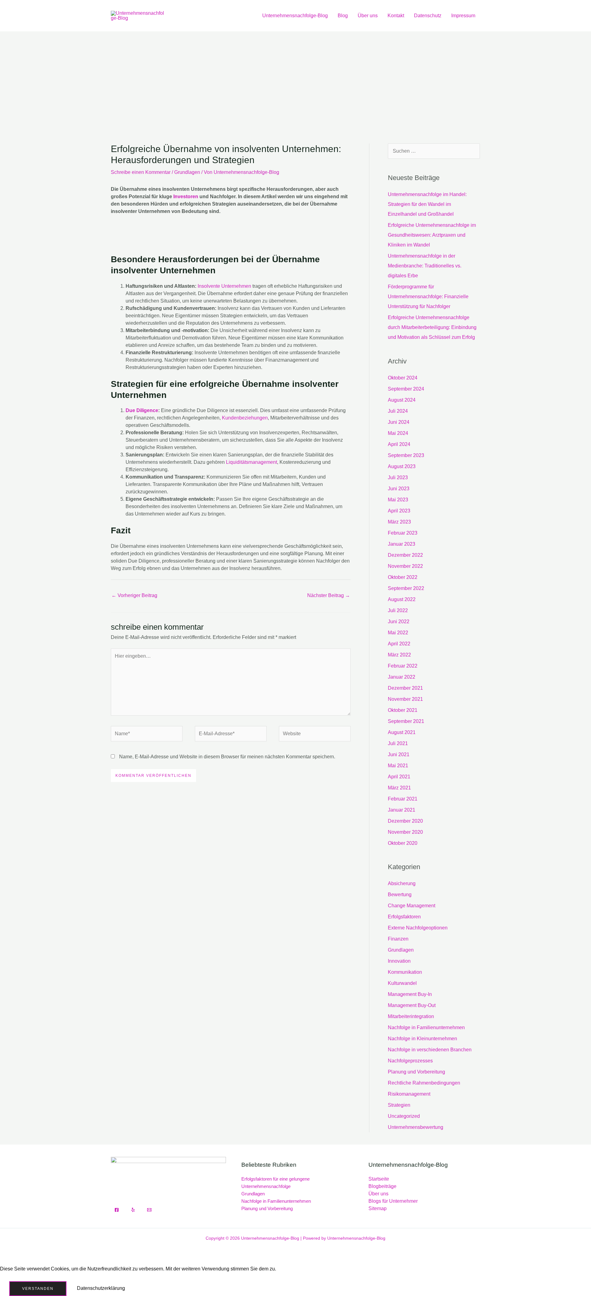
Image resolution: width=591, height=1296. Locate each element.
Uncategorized (404, 1116)
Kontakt (396, 15)
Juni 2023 (398, 488)
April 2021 (399, 776)
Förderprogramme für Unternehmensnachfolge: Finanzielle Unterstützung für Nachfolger (428, 296)
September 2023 (406, 455)
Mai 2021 (398, 765)
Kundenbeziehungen (245, 417)
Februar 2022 (402, 665)
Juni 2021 (398, 754)
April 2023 (399, 510)
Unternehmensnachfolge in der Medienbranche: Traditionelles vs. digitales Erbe (424, 265)
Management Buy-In (410, 994)
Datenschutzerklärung (101, 1288)
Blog (343, 15)
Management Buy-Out (412, 1005)
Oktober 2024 (402, 377)
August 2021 (402, 732)
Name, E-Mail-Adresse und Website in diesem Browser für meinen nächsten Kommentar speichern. (227, 756)
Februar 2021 (402, 798)
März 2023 (399, 521)
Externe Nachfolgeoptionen (418, 927)
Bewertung (400, 894)
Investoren (185, 196)
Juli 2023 (398, 477)
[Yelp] (133, 1210)
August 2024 (402, 400)
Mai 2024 (398, 433)
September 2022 (406, 588)
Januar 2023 (401, 544)
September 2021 (406, 721)
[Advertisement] (295, 77)
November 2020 (405, 832)
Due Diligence (142, 410)
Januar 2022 (401, 677)
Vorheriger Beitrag (134, 595)
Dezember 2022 (405, 555)
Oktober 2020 (402, 843)
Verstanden (38, 1288)
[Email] (149, 1210)
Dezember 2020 (405, 821)
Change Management (411, 905)
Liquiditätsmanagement (251, 462)
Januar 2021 (401, 810)
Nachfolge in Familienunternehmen (426, 1027)
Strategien (399, 1105)
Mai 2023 (398, 499)
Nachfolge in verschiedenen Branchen (430, 1049)
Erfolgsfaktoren (404, 916)
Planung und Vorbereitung (416, 1071)
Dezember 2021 (405, 688)
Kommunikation (405, 972)
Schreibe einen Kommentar (141, 172)
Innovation (399, 961)
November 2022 (405, 566)
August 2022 (402, 599)
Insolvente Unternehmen (224, 286)
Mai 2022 (398, 632)
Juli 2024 (398, 411)
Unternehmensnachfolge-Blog (295, 15)
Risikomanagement (409, 1094)
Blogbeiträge (382, 1186)
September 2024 (406, 388)
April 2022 (399, 643)
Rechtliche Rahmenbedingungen (424, 1082)
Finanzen (398, 938)
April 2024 (399, 444)
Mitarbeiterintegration (411, 1016)
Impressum (463, 15)
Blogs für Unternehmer (393, 1201)
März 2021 (399, 787)
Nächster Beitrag (328, 595)
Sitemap (377, 1208)
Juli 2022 (398, 610)
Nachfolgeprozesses (410, 1060)
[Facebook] (117, 1210)
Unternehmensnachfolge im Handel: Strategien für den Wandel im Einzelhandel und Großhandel (427, 204)
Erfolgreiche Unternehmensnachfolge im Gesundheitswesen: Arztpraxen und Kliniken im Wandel (432, 235)
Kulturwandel (402, 983)
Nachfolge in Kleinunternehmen (422, 1038)
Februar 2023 (402, 533)
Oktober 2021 (402, 710)
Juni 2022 (398, 621)
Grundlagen (187, 172)
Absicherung (402, 883)
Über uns (368, 15)
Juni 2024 (398, 422)
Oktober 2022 (402, 577)
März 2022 (399, 654)
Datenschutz (427, 15)
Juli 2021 (398, 743)
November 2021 (405, 699)
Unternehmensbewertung (415, 1127)
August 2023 (402, 466)
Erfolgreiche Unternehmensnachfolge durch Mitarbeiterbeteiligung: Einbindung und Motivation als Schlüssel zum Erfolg (432, 327)
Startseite (378, 1179)
